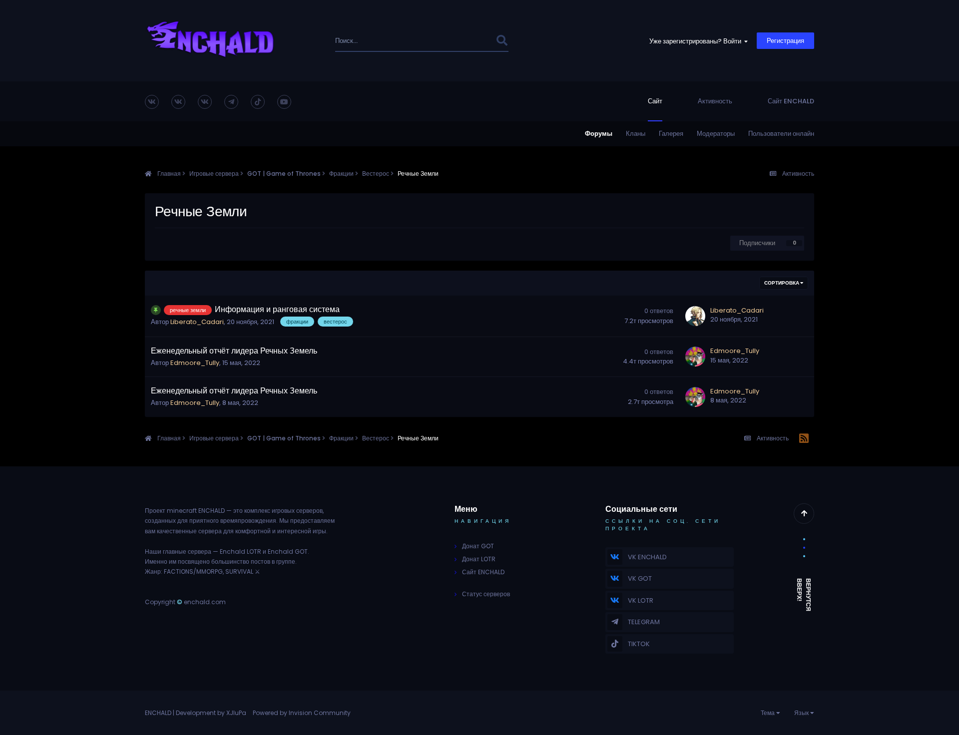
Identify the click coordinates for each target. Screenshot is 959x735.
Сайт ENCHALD (791, 101)
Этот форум (464, 40)
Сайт (655, 101)
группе (285, 561)
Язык (802, 713)
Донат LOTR (478, 559)
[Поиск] (501, 40)
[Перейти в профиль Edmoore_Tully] (695, 357)
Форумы (598, 133)
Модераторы (716, 133)
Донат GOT (478, 546)
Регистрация (785, 40)
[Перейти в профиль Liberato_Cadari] (695, 316)
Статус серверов (486, 594)
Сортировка (782, 283)
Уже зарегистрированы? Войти (696, 41)
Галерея (671, 133)
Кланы (635, 133)
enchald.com (205, 602)
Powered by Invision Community (302, 713)
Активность (715, 101)
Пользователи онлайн (781, 133)
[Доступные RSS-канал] (804, 439)
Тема (768, 713)
